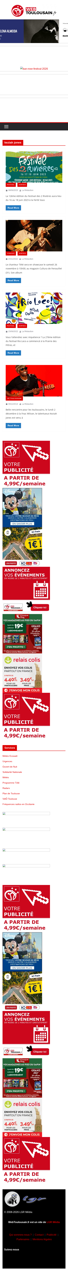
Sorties (22, 185)
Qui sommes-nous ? (20, 1234)
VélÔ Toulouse (10, 799)
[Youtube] (34, 1261)
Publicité (51, 1234)
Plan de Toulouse (11, 793)
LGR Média (53, 1222)
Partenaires (22, 1239)
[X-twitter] (43, 1261)
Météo (6, 777)
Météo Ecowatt (10, 756)
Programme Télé (11, 782)
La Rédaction (27, 190)
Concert (11, 253)
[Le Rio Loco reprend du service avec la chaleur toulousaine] (34, 308)
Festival (11, 185)
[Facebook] (15, 1261)
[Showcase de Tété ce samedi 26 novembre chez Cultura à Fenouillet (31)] (34, 235)
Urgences (7, 761)
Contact (39, 1234)
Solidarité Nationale (12, 772)
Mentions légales (42, 1239)
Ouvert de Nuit (10, 766)
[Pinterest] (53, 1261)
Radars (6, 788)
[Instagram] (25, 1261)
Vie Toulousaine (14, 398)
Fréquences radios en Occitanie (18, 804)
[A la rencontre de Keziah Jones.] (34, 380)
